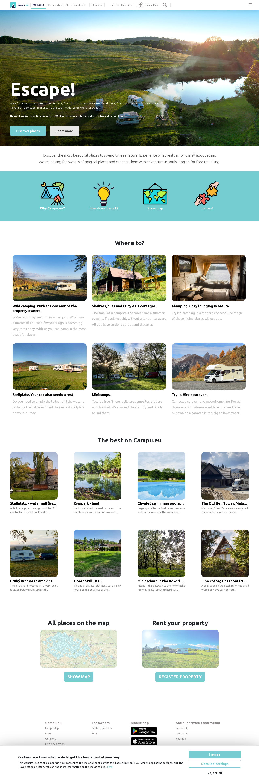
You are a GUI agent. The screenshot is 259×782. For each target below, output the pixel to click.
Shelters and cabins (76, 5)
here (110, 766)
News (48, 733)
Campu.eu (53, 723)
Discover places (28, 131)
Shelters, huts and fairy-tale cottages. (124, 306)
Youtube (181, 738)
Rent (94, 733)
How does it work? (55, 744)
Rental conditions (102, 728)
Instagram (182, 733)
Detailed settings (214, 764)
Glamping (97, 5)
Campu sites (55, 5)
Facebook (181, 728)
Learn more (64, 131)
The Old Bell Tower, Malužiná (226, 503)
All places (38, 4)
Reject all (214, 773)
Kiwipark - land (86, 503)
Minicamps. (101, 395)
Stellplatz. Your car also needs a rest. (43, 395)
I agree (214, 754)
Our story (50, 738)
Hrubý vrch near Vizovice (31, 581)
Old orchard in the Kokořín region (166, 581)
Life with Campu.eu (121, 5)
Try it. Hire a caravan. (189, 395)
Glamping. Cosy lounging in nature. (201, 306)
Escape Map (151, 5)
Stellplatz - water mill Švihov (34, 503)
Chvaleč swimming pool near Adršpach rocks (175, 503)
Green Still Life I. (88, 581)
